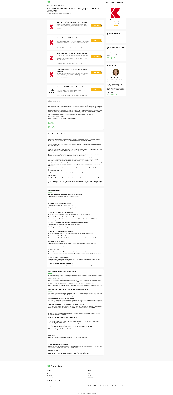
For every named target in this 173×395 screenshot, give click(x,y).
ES (107, 385)
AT (117, 385)
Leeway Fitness (51, 127)
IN (118, 388)
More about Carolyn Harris (112, 94)
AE (88, 390)
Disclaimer (49, 375)
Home (48, 5)
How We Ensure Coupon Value (54, 380)
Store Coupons (54, 5)
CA (98, 385)
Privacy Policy (50, 377)
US (88, 385)
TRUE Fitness (51, 121)
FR (103, 385)
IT (105, 385)
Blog (107, 2)
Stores (112, 2)
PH (88, 388)
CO (93, 388)
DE (100, 385)
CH (115, 385)
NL (110, 385)
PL (95, 388)
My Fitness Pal (51, 123)
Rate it (115, 25)
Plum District (91, 379)
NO (110, 388)
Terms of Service (51, 379)
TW (113, 388)
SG (90, 385)
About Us (49, 373)
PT (105, 388)
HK (115, 388)
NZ (120, 385)
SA (123, 388)
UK (93, 385)
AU (95, 385)
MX (90, 388)
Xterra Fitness (51, 126)
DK (98, 388)
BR (107, 388)
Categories (120, 2)
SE (100, 388)
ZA (120, 388)
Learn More (80, 15)
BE (112, 385)
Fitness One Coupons (52, 125)
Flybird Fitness (51, 122)
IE (122, 385)
